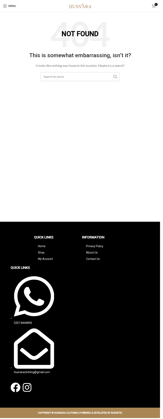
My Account (45, 258)
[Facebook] (15, 387)
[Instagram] (27, 387)
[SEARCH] (115, 76)
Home (42, 246)
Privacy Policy (94, 246)
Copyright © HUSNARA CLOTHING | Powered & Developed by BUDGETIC (80, 412)
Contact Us (93, 258)
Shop (41, 252)
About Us (92, 252)
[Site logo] (80, 5)
